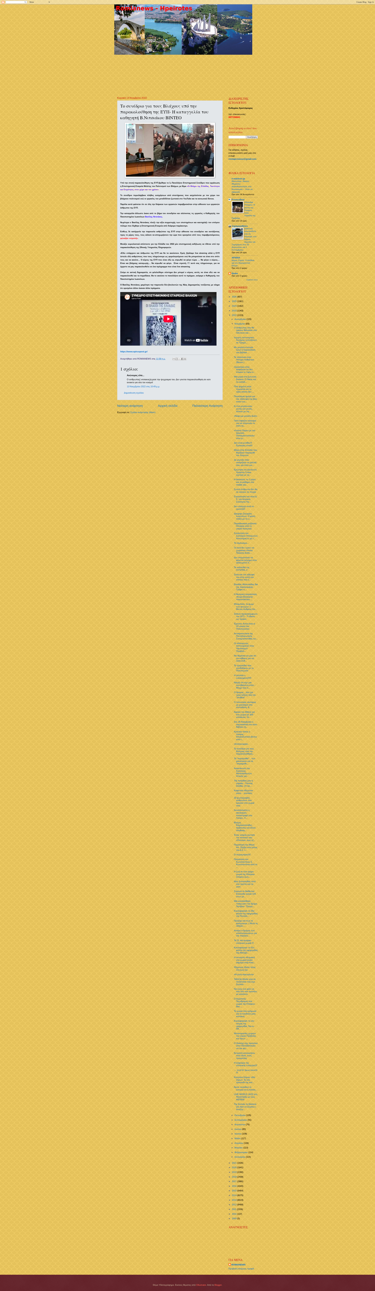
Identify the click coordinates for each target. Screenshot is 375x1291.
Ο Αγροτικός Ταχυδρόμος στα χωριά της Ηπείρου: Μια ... (244, 1003)
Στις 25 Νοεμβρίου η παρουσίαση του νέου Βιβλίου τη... (245, 724)
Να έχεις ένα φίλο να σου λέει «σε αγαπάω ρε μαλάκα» (245, 991)
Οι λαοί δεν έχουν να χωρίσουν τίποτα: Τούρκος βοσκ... (244, 550)
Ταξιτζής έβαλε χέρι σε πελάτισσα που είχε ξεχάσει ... (245, 981)
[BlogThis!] (176, 358)
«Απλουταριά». (241, 744)
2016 (234, 1186)
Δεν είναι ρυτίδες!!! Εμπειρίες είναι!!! (243, 444)
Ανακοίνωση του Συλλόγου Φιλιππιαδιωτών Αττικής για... (243, 772)
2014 (234, 1195)
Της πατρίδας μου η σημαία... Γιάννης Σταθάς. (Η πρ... (243, 783)
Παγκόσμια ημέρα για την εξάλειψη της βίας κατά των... (245, 399)
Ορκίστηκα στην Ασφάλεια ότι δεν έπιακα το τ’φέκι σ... (244, 369)
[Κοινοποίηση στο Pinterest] (185, 358)
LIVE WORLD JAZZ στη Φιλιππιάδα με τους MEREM (245, 1097)
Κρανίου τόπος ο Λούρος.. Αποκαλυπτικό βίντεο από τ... (245, 736)
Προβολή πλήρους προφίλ (241, 1269)
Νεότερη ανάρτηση (130, 405)
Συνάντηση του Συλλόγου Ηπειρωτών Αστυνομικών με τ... (246, 536)
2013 (234, 1200)
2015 (234, 1190)
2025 (234, 301)
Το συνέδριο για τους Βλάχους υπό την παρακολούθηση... (244, 751)
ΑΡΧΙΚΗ (236, 258)
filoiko (235, 273)
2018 (234, 1177)
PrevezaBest (238, 199)
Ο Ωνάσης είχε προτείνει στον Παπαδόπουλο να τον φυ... (246, 1046)
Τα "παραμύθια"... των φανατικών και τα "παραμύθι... (244, 761)
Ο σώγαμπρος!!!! (242, 854)
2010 (234, 1214)
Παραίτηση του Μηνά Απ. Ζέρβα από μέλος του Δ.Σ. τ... (245, 847)
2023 (234, 311)
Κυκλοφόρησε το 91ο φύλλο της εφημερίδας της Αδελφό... (246, 950)
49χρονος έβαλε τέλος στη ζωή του (245, 968)
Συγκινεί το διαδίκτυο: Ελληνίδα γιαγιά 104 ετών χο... (245, 894)
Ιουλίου (238, 1129)
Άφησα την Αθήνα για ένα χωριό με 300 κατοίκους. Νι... (244, 714)
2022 (234, 315)
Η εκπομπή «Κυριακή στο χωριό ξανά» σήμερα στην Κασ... (244, 960)
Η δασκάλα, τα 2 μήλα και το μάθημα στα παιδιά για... (245, 482)
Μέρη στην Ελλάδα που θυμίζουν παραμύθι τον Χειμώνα (245, 452)
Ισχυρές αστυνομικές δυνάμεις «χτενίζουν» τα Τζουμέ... (245, 340)
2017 (234, 1181)
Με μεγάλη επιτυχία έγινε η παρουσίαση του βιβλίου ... (244, 350)
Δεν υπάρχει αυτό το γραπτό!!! (244, 507)
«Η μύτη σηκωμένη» (244, 974)
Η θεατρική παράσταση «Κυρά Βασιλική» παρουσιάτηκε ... (245, 597)
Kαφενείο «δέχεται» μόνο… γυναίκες (243, 791)
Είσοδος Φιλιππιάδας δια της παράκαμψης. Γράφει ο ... (246, 587)
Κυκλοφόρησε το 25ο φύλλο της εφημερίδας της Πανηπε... (246, 913)
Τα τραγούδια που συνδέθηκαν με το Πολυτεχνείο (244, 668)
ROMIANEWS (238, 1265)
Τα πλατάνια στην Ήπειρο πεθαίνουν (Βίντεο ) (244, 359)
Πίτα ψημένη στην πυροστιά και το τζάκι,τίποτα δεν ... (244, 389)
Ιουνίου (238, 1134)
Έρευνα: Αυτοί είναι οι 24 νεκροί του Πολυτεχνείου (244, 626)
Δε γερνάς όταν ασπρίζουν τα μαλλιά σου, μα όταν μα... (245, 462)
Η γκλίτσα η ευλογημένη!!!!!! (242, 676)
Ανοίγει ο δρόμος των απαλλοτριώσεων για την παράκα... (245, 933)
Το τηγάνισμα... (241, 543)
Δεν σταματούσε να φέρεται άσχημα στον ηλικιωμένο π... (245, 560)
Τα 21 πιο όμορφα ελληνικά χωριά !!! (244, 941)
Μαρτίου (239, 1148)
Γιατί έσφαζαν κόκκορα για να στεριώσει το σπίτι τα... (245, 423)
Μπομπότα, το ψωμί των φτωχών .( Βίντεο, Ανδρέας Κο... (245, 606)
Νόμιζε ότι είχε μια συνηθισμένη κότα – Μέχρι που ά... (244, 685)
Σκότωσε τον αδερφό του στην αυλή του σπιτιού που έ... (244, 577)
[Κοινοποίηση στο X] (179, 358)
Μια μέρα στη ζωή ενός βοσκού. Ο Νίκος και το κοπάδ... (245, 379)
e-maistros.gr (238, 178)
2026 (234, 297)
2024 (234, 306)
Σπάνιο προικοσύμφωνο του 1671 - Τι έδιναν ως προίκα (245, 616)
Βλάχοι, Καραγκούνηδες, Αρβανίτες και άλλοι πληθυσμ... (244, 826)
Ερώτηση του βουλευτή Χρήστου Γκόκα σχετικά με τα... (245, 472)
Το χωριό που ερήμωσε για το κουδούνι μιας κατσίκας (245, 1013)
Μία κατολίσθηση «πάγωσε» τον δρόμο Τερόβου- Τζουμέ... (245, 903)
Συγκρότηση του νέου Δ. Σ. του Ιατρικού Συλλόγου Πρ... (245, 499)
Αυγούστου (240, 1124)
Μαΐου (238, 1138)
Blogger (218, 1285)
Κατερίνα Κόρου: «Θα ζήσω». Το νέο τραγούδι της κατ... (244, 1080)
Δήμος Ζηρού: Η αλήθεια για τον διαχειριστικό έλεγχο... (243, 263)
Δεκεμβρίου (241, 319)
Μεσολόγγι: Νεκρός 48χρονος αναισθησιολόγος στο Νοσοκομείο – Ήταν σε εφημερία (242, 186)
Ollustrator (201, 1285)
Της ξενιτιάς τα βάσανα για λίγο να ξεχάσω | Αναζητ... (245, 1106)
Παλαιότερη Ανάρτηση (207, 405)
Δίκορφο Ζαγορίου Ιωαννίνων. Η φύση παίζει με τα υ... (244, 516)
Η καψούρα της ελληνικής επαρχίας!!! (245, 1064)
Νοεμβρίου (240, 324)
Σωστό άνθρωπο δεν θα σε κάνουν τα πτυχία (245, 490)
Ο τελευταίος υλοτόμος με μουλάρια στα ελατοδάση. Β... (245, 705)
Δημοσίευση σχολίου (134, 393)
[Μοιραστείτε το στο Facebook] (182, 358)
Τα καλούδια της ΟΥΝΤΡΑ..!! (241, 568)
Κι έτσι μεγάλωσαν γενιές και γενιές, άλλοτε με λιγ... (243, 408)
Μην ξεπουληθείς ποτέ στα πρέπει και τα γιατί (245, 884)
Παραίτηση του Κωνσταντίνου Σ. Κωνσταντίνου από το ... (245, 863)
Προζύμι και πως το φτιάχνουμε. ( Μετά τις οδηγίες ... (246, 923)
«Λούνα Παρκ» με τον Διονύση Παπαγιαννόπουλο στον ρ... (244, 434)
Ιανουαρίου (240, 1157)
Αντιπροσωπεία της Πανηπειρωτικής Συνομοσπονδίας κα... (245, 636)
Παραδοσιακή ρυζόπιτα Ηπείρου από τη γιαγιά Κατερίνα (245, 526)
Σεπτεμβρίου (241, 1120)
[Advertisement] (188, 73)
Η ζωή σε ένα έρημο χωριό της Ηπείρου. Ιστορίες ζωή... (244, 874)
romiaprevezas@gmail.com (242, 159)
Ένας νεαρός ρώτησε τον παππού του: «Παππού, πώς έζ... (244, 837)
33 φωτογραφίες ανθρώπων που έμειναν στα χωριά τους (244, 802)
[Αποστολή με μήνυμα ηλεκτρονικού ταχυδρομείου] (173, 358)
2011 (234, 1209)
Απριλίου (239, 1143)
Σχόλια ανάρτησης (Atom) (142, 412)
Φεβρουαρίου (241, 1152)
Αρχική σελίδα (167, 405)
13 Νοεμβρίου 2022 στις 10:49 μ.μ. (143, 386)
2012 (234, 1204)
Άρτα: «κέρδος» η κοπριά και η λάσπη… (246, 1088)
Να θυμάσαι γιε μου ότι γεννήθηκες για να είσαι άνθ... (245, 658)
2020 (234, 1167)
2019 (234, 1172)
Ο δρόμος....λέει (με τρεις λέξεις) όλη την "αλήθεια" (245, 695)
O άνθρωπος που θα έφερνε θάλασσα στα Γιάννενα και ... (245, 330)
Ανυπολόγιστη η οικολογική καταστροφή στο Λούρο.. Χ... (243, 814)
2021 (234, 1163)
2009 (234, 1218)
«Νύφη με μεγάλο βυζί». (246, 416)
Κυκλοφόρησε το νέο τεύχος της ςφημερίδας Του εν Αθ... (244, 1025)
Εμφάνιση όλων (252, 280)
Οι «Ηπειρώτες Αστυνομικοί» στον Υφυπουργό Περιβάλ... (244, 647)
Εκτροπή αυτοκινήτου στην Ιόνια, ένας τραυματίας (244, 1055)
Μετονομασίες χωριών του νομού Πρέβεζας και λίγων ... (245, 1036)
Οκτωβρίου (240, 1115)
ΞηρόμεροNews (240, 226)
